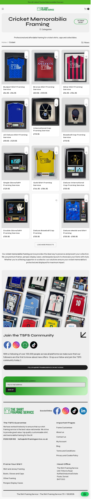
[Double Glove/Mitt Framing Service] (15, 210)
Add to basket (26, 53)
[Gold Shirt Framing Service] (45, 163)
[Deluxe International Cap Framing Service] (75, 163)
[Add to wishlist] (26, 57)
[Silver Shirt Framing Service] (75, 67)
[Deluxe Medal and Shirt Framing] (75, 210)
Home (4, 42)
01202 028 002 (9, 439)
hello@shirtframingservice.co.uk (33, 439)
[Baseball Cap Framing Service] (75, 115)
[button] (85, 494)
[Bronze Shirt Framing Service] (45, 67)
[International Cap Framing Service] (45, 112)
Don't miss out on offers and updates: (21, 381)
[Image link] (18, 410)
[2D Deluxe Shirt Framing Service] (15, 115)
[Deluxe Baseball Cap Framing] (45, 210)
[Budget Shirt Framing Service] (15, 67)
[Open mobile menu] (3, 9)
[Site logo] (45, 8)
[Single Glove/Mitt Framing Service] (15, 163)
